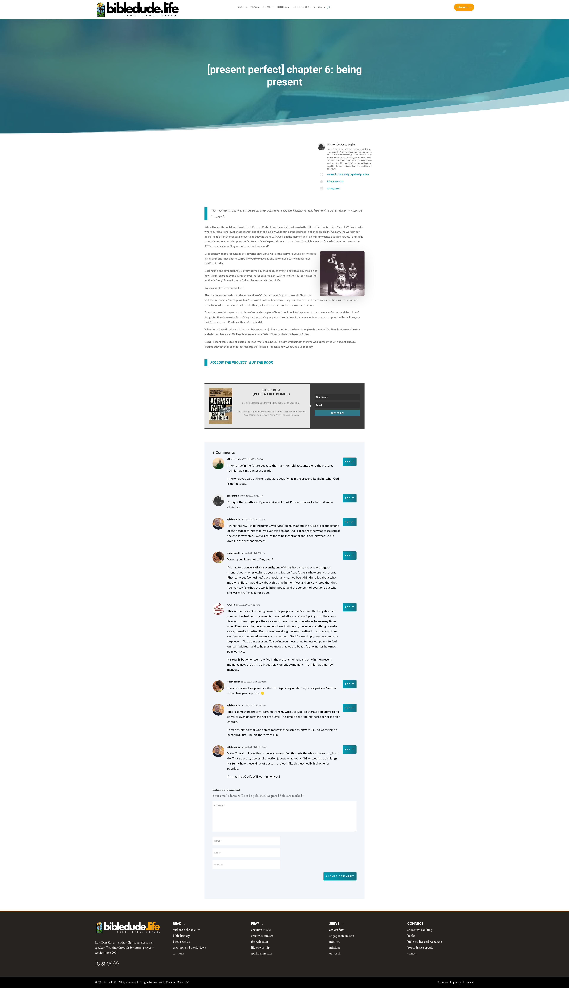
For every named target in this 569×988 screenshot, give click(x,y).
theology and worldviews (189, 948)
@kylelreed (233, 459)
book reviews (181, 942)
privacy (457, 982)
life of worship (260, 948)
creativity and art (262, 936)
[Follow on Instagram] (103, 963)
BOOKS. (282, 7)
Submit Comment (340, 876)
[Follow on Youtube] (109, 963)
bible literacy (181, 936)
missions (334, 948)
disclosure (443, 982)
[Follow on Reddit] (116, 963)
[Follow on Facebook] (97, 963)
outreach (335, 954)
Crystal (231, 604)
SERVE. (267, 7)
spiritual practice (360, 174)
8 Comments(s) (335, 181)
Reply (349, 461)
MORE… (318, 7)
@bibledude (233, 519)
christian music (261, 930)
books (411, 936)
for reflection (259, 942)
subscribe (462, 7)
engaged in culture (341, 936)
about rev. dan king (420, 930)
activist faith (336, 930)
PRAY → (257, 923)
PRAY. (254, 7)
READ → (179, 923)
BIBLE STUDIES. (301, 7)
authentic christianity (338, 174)
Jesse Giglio (347, 144)
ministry (334, 942)
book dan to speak (420, 948)
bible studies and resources (424, 942)
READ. (241, 7)
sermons (178, 954)
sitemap (470, 982)
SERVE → (336, 923)
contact (412, 954)
